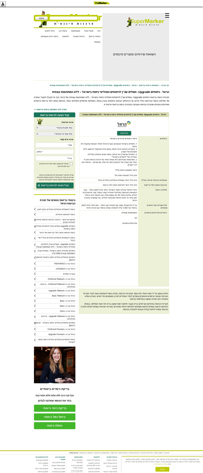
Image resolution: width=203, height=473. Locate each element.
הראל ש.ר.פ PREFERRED (64, 263)
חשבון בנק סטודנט (58, 471)
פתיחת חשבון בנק (58, 462)
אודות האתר (122, 453)
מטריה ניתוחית (69, 274)
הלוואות (65, 36)
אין (136, 218)
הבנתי (162, 469)
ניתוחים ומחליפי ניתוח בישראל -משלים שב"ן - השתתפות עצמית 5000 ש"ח (55, 252)
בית (98, 30)
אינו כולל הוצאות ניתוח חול (126, 175)
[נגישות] (3, 4)
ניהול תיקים (50, 30)
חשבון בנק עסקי (59, 468)
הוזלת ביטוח (54, 425)
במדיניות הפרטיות (161, 464)
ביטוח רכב (63, 30)
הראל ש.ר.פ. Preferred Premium (61, 329)
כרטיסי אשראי (79, 36)
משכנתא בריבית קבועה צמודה (77, 466)
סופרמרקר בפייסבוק (102, 453)
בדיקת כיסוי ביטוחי (55, 408)
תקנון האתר (56, 163)
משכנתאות (75, 30)
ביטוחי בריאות (94, 36)
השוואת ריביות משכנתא (77, 461)
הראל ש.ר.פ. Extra (67, 311)
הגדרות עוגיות (134, 453)
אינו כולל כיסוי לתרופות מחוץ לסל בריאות (120, 185)
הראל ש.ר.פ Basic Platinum (63, 295)
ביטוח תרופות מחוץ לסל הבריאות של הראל (57, 232)
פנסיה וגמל (88, 30)
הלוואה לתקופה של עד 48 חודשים (93, 464)
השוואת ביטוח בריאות (149, 85)
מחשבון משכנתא (42, 460)
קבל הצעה (124, 133)
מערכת (166, 453)
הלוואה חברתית (94, 471)
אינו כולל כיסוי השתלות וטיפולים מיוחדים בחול (117, 180)
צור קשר (114, 453)
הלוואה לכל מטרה (93, 460)
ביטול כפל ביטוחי (54, 416)
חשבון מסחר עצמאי (58, 465)
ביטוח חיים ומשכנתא (49, 36)
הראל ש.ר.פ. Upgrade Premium (61, 334)
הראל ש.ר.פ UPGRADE (65, 268)
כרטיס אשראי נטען (110, 463)
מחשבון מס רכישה (41, 468)
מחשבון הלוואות (94, 468)
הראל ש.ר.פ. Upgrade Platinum (62, 290)
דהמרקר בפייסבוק (86, 453)
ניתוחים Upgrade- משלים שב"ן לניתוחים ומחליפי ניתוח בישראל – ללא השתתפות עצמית (55, 245)
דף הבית (165, 85)
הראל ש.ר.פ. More (67, 306)
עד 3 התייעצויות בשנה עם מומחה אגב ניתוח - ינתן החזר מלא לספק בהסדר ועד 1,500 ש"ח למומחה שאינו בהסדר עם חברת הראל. (109, 206)
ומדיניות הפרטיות (45, 163)
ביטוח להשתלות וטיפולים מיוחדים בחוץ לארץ (56, 209)
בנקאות (97, 42)
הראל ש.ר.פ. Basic (67, 300)
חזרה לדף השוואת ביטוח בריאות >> (50, 109)
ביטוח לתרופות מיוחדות (65, 214)
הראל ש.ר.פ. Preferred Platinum (61, 279)
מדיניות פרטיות (146, 453)
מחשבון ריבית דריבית (43, 464)
